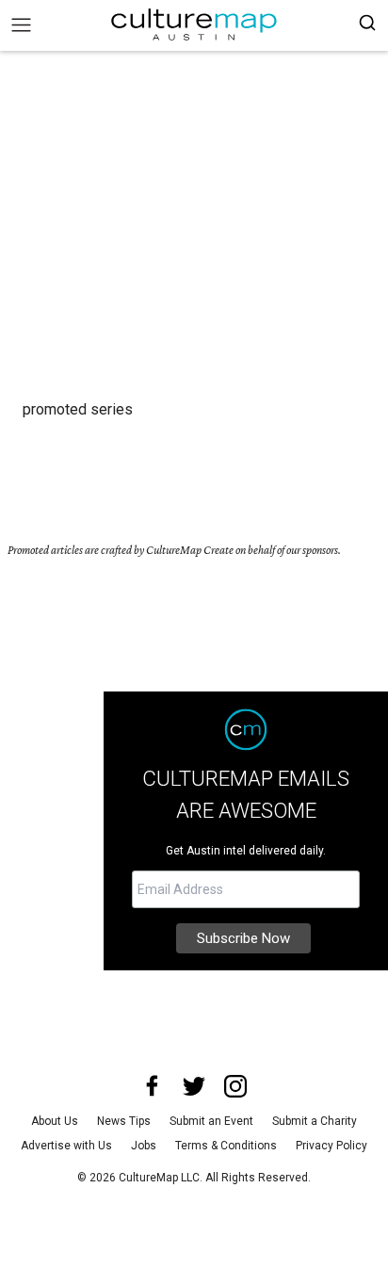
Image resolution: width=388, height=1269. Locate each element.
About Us (54, 1121)
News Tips (124, 1121)
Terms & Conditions (226, 1145)
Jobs (143, 1145)
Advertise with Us (66, 1145)
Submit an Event (211, 1121)
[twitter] (194, 1086)
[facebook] (152, 1086)
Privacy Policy (331, 1145)
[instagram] (235, 1086)
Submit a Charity (314, 1121)
